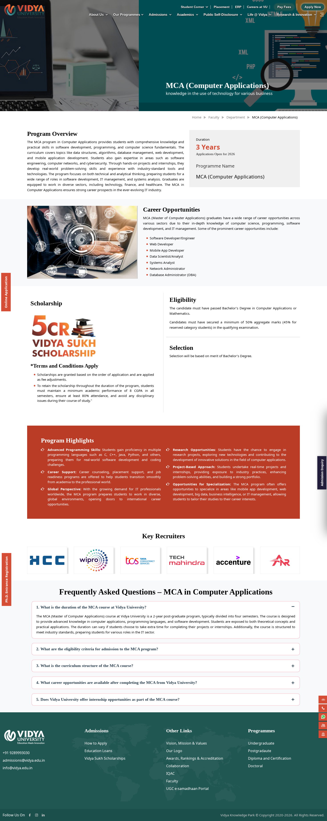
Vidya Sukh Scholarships (105, 758)
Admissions (158, 14)
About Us (97, 14)
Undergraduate (261, 743)
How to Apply (96, 743)
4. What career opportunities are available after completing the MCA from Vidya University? (116, 682)
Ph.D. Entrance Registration (6, 579)
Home (196, 117)
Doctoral (255, 765)
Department (235, 117)
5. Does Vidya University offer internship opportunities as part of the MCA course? (108, 699)
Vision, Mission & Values (186, 743)
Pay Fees (284, 7)
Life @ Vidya (258, 14)
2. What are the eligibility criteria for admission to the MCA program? (97, 649)
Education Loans (98, 750)
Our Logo (174, 750)
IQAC (170, 773)
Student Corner (193, 7)
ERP (238, 7)
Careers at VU (257, 7)
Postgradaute (259, 750)
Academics (186, 14)
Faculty (213, 117)
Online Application (6, 292)
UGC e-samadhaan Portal (187, 788)
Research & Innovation (295, 14)
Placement (222, 7)
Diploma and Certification (269, 758)
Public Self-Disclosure (221, 14)
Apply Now (313, 7)
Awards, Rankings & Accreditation (194, 758)
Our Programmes (126, 14)
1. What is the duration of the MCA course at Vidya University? (91, 607)
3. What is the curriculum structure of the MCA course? (84, 665)
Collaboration (177, 765)
